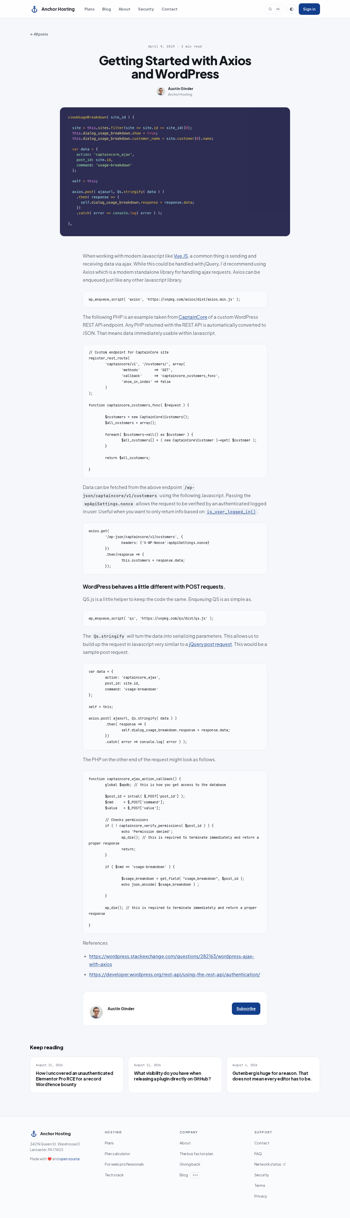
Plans (90, 9)
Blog (106, 9)
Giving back (190, 1164)
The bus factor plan (196, 1153)
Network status (267, 1164)
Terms (259, 1185)
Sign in (309, 9)
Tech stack (114, 1175)
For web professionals (124, 1164)
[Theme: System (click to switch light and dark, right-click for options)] (291, 9)
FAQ (258, 1153)
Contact (170, 9)
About (124, 9)
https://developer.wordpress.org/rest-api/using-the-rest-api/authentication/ (174, 974)
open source (69, 1159)
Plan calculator (117, 1153)
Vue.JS (181, 256)
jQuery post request (210, 644)
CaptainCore (193, 317)
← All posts (39, 34)
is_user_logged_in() (231, 512)
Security (146, 9)
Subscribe (246, 1008)
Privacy (260, 1196)
